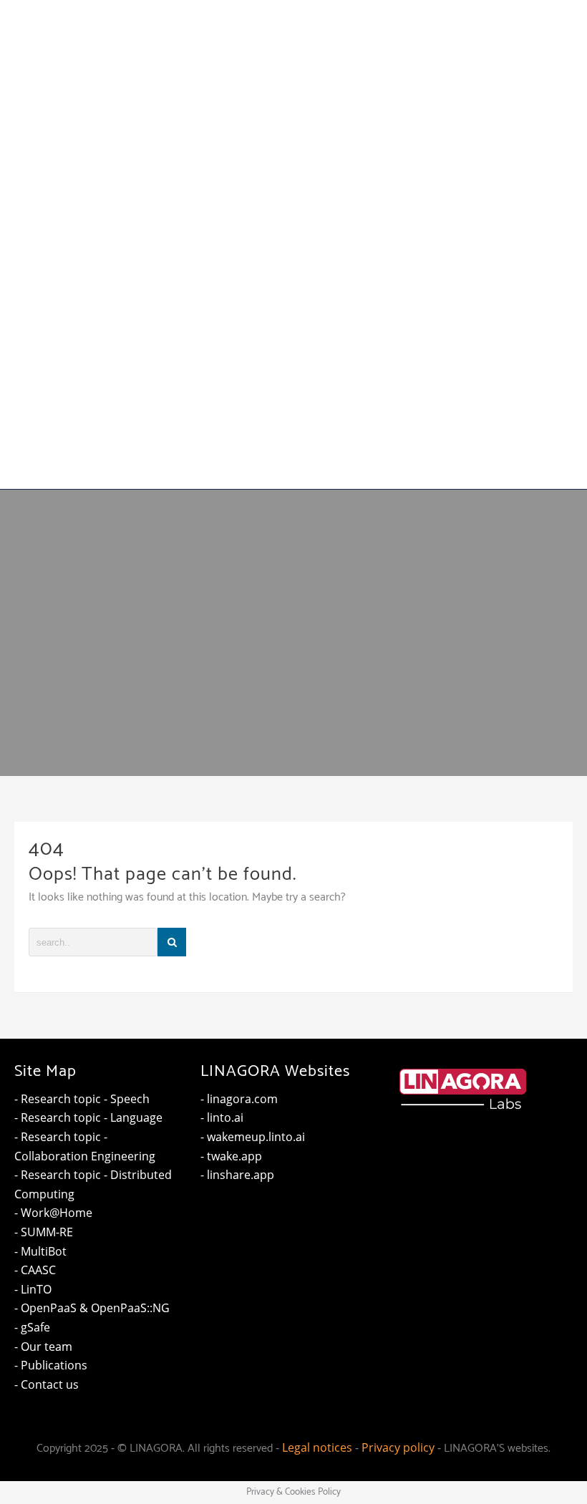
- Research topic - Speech (82, 1099)
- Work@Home (53, 1213)
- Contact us (46, 1384)
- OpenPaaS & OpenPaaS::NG (92, 1308)
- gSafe (32, 1327)
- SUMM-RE (43, 1232)
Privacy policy (398, 1447)
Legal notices (317, 1447)
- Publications (50, 1365)
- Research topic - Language (88, 1117)
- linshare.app (237, 1175)
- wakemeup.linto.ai (252, 1137)
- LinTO (33, 1289)
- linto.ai (221, 1117)
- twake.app (231, 1156)
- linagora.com (239, 1099)
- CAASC (35, 1270)
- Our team (43, 1346)
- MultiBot (40, 1251)
